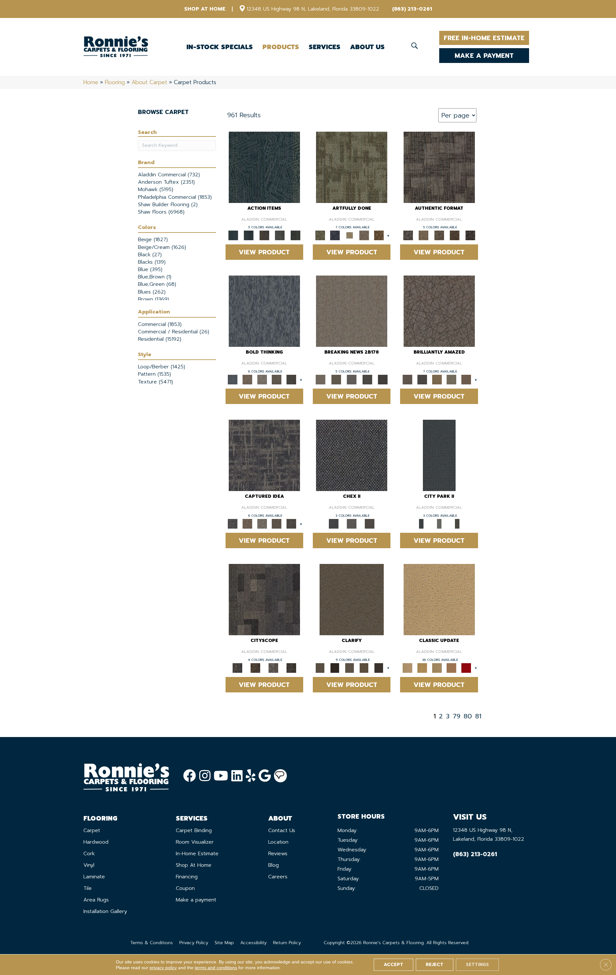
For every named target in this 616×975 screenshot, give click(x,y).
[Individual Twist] (439, 235)
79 (456, 716)
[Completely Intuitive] (437, 379)
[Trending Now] (351, 311)
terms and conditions (216, 967)
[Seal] (291, 379)
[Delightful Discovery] (351, 167)
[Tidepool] (264, 167)
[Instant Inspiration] (466, 379)
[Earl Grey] (280, 235)
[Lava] (262, 379)
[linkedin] (237, 776)
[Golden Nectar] (422, 667)
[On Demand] (367, 379)
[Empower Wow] (451, 379)
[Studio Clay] (451, 667)
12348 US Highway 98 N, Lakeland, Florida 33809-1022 (313, 9)
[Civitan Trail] (255, 667)
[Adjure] (378, 667)
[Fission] (276, 379)
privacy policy (163, 967)
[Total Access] (383, 379)
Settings (477, 964)
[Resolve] (352, 599)
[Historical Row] (370, 524)
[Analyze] (335, 667)
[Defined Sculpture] (423, 235)
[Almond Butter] (437, 667)
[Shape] (264, 311)
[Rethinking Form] (455, 235)
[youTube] (221, 776)
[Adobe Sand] (439, 599)
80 (468, 716)
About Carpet (149, 82)
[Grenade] (247, 379)
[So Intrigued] (439, 311)
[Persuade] (364, 667)
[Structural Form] (470, 235)
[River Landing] (351, 455)
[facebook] (189, 776)
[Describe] (349, 667)
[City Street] (295, 235)
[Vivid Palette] (378, 235)
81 (478, 716)
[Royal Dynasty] (466, 667)
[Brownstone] (264, 235)
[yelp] (250, 776)
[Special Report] (336, 379)
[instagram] (204, 776)
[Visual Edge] (439, 167)
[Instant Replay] (352, 379)
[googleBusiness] (265, 776)
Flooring (115, 82)
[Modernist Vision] (349, 235)
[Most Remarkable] (335, 235)
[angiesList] (280, 776)
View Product (264, 252)
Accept (393, 964)
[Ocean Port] (248, 235)
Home (90, 82)
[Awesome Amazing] (364, 235)
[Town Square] (352, 524)
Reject (434, 964)
